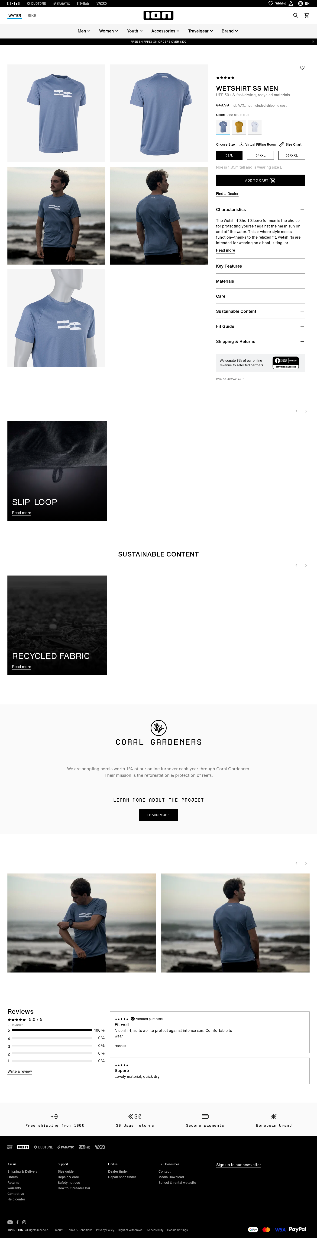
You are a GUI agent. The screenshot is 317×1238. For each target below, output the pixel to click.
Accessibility (155, 1230)
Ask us (11, 1164)
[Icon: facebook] (17, 1222)
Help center (16, 1199)
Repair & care (68, 1176)
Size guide (66, 1171)
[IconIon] (13, 3)
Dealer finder (118, 1171)
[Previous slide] (296, 411)
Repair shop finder (122, 1176)
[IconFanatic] (61, 3)
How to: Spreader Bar (74, 1188)
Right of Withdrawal (130, 1230)
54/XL (260, 155)
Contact (164, 1171)
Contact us (15, 1193)
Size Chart (293, 144)
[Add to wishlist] (302, 67)
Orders (12, 1176)
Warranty (14, 1188)
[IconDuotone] (36, 3)
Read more (225, 250)
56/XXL (291, 155)
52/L (229, 155)
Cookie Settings (177, 1230)
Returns (13, 1182)
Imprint (59, 1230)
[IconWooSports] (101, 3)
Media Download (171, 1176)
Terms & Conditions (79, 1230)
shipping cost (276, 105)
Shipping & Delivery (22, 1171)
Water (14, 15)
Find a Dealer (227, 193)
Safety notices (69, 1182)
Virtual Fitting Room (260, 144)
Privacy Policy (105, 1230)
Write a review (19, 1071)
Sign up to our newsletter (238, 1165)
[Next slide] (306, 411)
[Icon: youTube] (10, 1222)
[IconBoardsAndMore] (10, 1147)
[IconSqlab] (83, 3)
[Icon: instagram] (24, 1222)
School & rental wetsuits (177, 1182)
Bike (32, 15)
